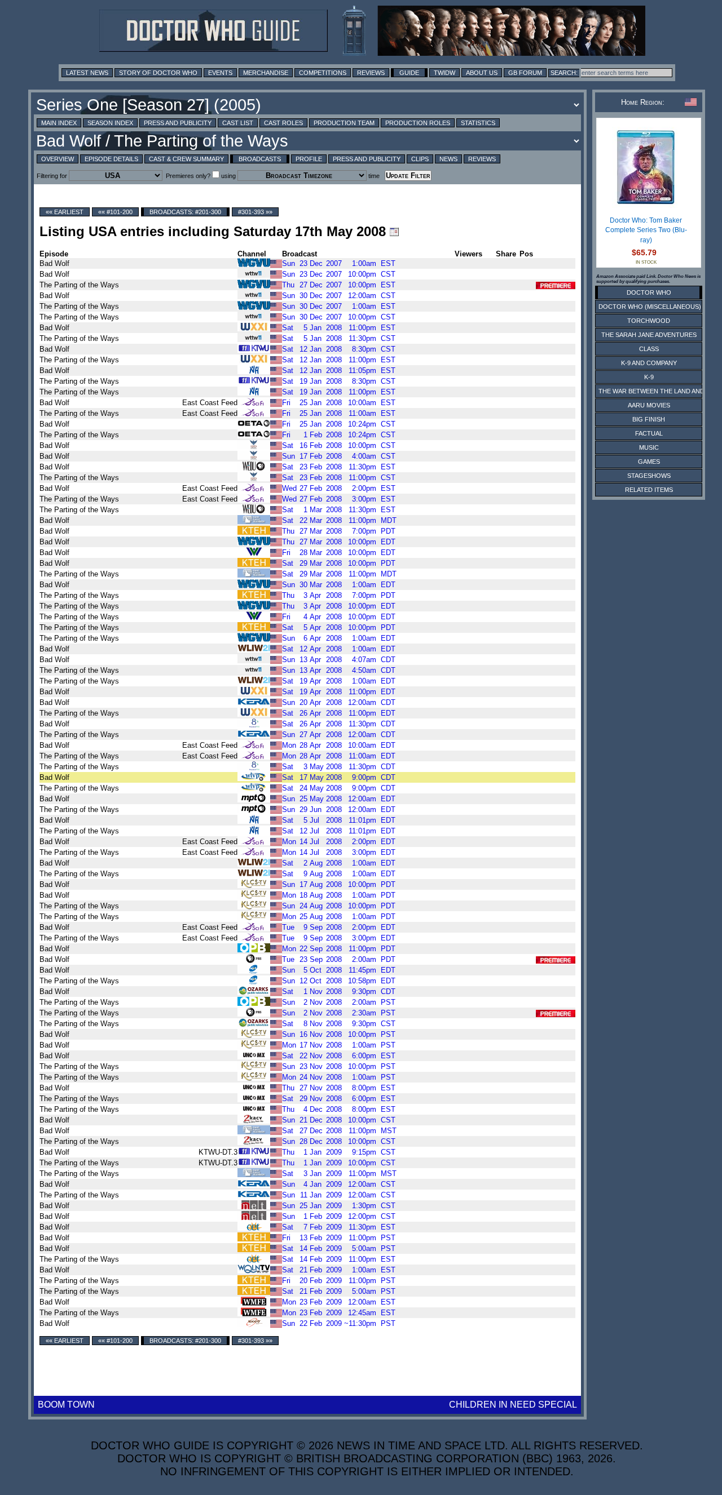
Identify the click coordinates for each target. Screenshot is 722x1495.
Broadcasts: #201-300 (185, 211)
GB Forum (525, 72)
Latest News (87, 72)
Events (220, 72)
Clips (420, 159)
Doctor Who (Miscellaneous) (649, 306)
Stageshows (649, 475)
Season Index (110, 122)
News (448, 159)
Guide (409, 72)
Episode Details (111, 159)
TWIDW (444, 72)
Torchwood (648, 320)
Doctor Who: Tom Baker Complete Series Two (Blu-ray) (646, 230)
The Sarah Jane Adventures (649, 334)
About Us (482, 72)
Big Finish (648, 419)
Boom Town (66, 1404)
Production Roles (417, 122)
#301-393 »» (255, 211)
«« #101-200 (115, 211)
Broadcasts (260, 159)
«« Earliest (64, 211)
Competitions (322, 72)
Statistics (478, 122)
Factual (649, 433)
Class (649, 348)
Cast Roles (283, 122)
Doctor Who (649, 292)
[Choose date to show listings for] (394, 231)
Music (649, 447)
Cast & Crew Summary (186, 159)
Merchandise (265, 72)
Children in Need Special (513, 1404)
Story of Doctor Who (158, 72)
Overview (57, 159)
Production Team (344, 122)
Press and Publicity (178, 122)
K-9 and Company (649, 363)
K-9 (649, 377)
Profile (309, 159)
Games (649, 461)
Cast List (237, 122)
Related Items (649, 489)
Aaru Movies (649, 405)
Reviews (371, 72)
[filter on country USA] (276, 263)
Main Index (59, 122)
